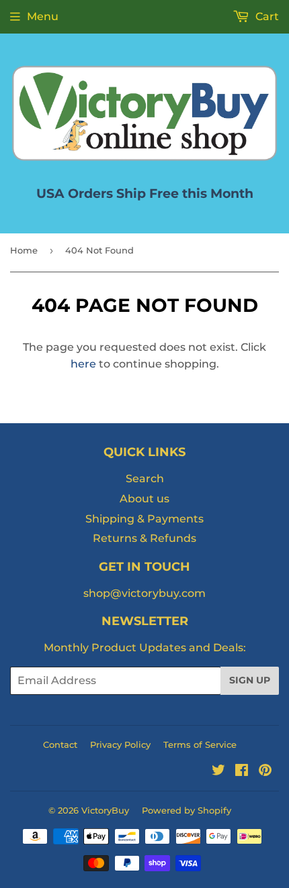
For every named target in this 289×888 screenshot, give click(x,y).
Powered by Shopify (186, 810)
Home (24, 250)
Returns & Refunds (144, 538)
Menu (42, 16)
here (83, 363)
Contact (60, 744)
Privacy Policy (120, 744)
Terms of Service (200, 744)
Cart (266, 16)
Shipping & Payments (144, 518)
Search (145, 478)
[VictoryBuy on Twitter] (218, 771)
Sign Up (249, 680)
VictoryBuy (105, 810)
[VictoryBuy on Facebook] (242, 771)
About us (144, 498)
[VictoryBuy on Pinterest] (265, 771)
